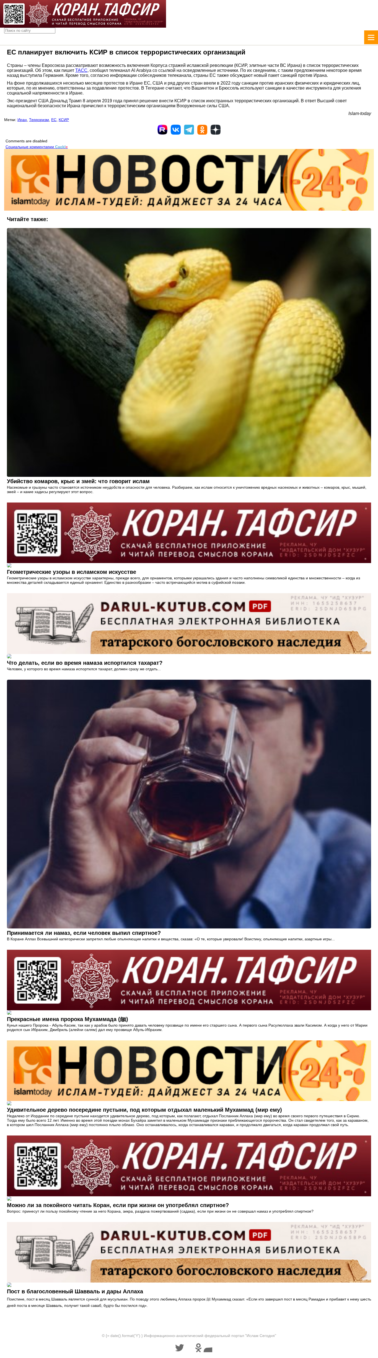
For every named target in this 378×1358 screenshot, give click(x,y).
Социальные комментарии (37, 147)
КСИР (64, 119)
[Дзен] (216, 130)
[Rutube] (162, 130)
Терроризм (39, 119)
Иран (22, 119)
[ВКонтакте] (176, 130)
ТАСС (81, 70)
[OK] (202, 130)
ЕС (53, 119)
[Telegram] (189, 130)
